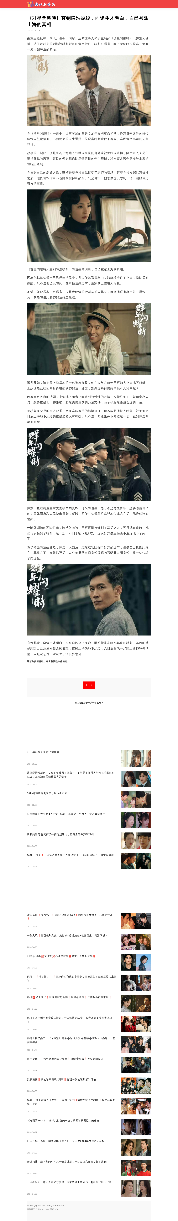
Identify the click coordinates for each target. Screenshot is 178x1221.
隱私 (52, 1209)
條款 (48, 1209)
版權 (57, 1209)
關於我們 (31, 1209)
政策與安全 (40, 1209)
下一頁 (89, 685)
